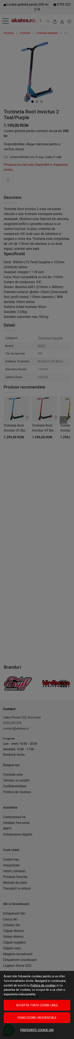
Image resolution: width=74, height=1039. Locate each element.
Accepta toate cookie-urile (37, 1005)
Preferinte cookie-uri (37, 1030)
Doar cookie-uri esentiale (37, 1017)
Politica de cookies (43, 985)
